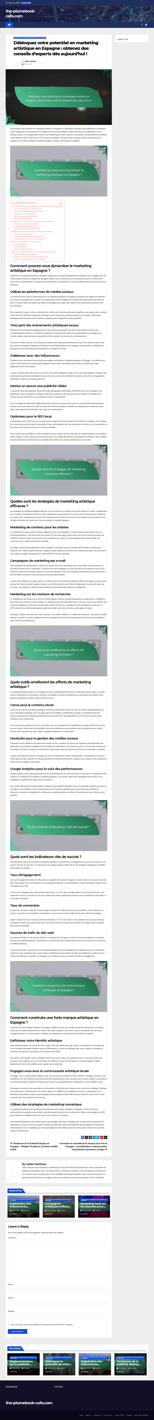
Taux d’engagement (20, 244)
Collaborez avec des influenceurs (25, 214)
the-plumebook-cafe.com (29, 1403)
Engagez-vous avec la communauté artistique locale (31, 257)
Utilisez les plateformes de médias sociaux (28, 209)
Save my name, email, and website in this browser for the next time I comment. (42, 1325)
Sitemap (129, 1415)
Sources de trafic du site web (23, 249)
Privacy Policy (119, 1415)
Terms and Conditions (141, 1415)
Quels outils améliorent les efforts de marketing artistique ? (32, 231)
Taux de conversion (20, 246)
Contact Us (97, 1415)
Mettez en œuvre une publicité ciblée (26, 216)
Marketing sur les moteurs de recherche (27, 229)
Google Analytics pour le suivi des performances (30, 239)
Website (11, 1311)
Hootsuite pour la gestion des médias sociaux (29, 236)
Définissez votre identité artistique (25, 254)
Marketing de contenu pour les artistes (26, 224)
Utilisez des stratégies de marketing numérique (29, 259)
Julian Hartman (30, 61)
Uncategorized (11, 1387)
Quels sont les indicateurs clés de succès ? (26, 241)
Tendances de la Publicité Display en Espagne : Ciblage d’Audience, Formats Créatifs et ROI (34, 1146)
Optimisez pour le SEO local (23, 219)
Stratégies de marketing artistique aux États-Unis (23, 1358)
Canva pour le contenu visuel (23, 234)
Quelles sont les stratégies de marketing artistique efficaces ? (33, 221)
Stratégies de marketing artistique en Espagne (29, 37)
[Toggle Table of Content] (59, 203)
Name (11, 1284)
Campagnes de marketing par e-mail (26, 226)
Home (81, 1415)
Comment (12, 1238)
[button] (142, 25)
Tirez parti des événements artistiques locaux (29, 211)
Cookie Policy (108, 1415)
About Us (89, 1415)
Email (11, 1298)
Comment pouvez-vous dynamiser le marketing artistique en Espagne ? (36, 206)
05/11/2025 (16, 1368)
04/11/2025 (51, 1368)
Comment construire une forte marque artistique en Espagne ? (33, 252)
